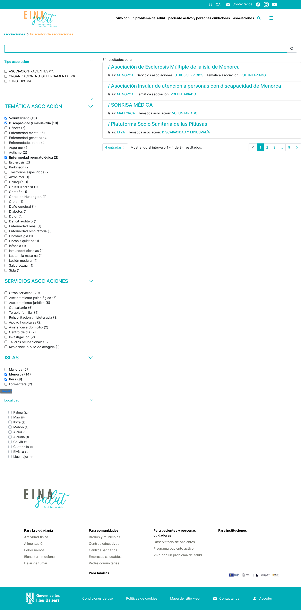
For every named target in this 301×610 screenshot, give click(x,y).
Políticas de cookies (141, 598)
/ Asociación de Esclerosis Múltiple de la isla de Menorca (174, 67)
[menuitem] (141, 18)
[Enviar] (292, 49)
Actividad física (36, 537)
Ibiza (121, 132)
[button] (48, 61)
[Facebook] (258, 4)
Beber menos (34, 550)
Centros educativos (104, 543)
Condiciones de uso (97, 598)
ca (218, 4)
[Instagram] (266, 4)
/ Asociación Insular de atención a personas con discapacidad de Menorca (194, 86)
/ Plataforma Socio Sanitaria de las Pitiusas (157, 124)
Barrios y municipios (104, 537)
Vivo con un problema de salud (178, 555)
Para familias (99, 573)
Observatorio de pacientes (174, 542)
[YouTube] (274, 4)
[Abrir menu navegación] (271, 18)
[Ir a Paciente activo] (45, 19)
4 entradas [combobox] (116, 148)
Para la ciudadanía (38, 530)
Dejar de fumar (35, 563)
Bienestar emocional (39, 557)
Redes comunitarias (104, 563)
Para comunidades (104, 530)
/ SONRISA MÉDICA (130, 105)
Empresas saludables (105, 557)
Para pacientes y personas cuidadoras (175, 532)
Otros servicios (188, 75)
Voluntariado (253, 75)
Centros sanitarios (103, 550)
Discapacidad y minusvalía (186, 132)
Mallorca (126, 113)
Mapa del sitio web (185, 598)
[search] (259, 18)
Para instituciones (232, 530)
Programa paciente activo (174, 548)
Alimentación (34, 543)
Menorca (125, 75)
